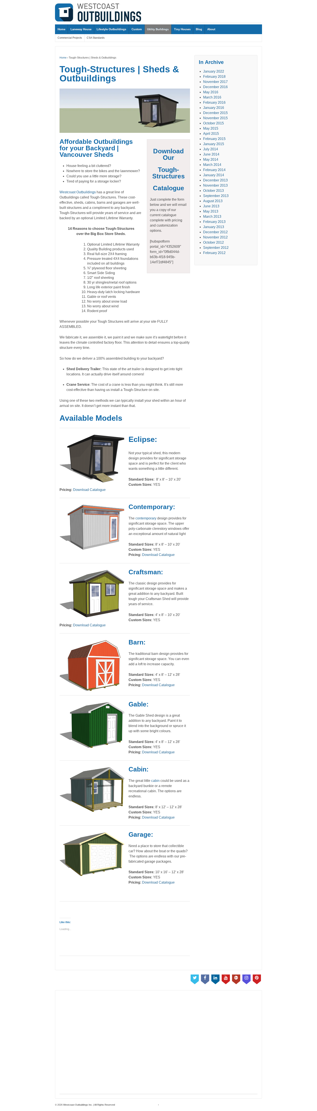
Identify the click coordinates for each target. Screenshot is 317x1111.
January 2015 (213, 144)
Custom (137, 29)
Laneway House (81, 29)
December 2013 (215, 180)
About (211, 29)
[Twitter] (195, 978)
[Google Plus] (236, 978)
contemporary (145, 518)
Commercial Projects (70, 37)
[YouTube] (226, 978)
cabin (155, 780)
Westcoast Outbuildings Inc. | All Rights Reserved (89, 1104)
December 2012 (215, 232)
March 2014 (212, 165)
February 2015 (214, 139)
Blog (199, 29)
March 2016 (212, 97)
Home (61, 29)
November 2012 (215, 237)
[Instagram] (246, 978)
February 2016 (214, 102)
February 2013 (214, 222)
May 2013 (210, 211)
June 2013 (211, 206)
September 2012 (216, 247)
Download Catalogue (89, 490)
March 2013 (212, 216)
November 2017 (215, 82)
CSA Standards (96, 37)
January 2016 (213, 108)
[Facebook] (205, 978)
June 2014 (211, 154)
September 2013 (216, 196)
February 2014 (214, 170)
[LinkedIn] (215, 978)
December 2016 (215, 87)
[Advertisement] (218, 13)
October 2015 (213, 123)
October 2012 (213, 242)
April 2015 (211, 133)
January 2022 (213, 71)
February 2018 (214, 76)
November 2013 (215, 185)
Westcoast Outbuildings (78, 192)
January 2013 (213, 227)
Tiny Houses (182, 29)
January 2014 (213, 175)
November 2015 (215, 118)
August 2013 (213, 201)
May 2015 (210, 128)
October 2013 (213, 190)
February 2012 (214, 253)
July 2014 (210, 149)
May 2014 (210, 159)
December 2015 (215, 113)
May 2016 (210, 92)
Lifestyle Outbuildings (111, 29)
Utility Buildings (158, 29)
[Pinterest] (257, 978)
